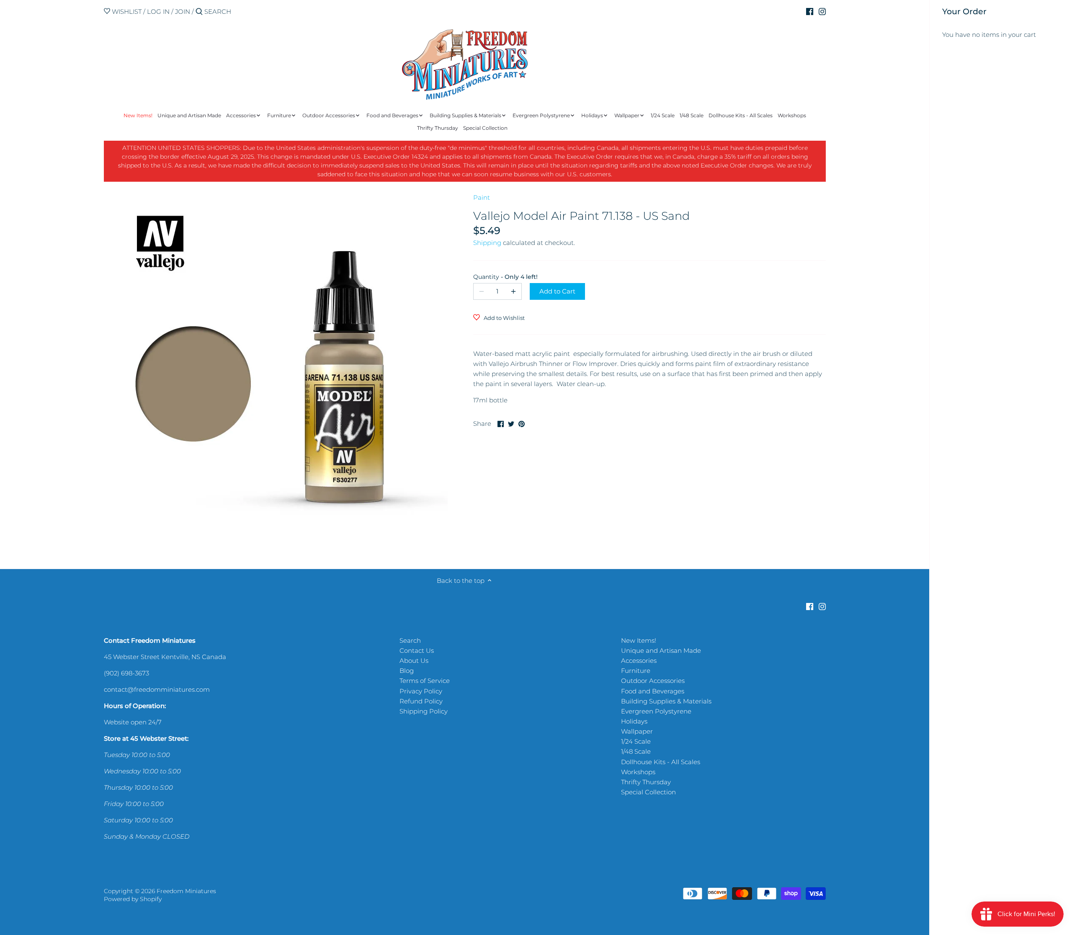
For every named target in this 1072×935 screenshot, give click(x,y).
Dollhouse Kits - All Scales (660, 762)
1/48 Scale (636, 751)
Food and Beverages (652, 691)
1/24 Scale (636, 741)
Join (182, 11)
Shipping (487, 243)
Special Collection (648, 792)
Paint (481, 197)
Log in (158, 11)
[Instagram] (822, 11)
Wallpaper (637, 731)
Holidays (634, 721)
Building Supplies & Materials (666, 701)
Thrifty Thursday (646, 782)
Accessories (639, 661)
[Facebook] (809, 11)
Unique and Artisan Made (661, 650)
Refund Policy (421, 701)
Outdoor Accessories (653, 681)
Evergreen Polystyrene (656, 711)
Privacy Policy (420, 691)
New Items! (638, 640)
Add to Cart (557, 291)
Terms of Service (424, 681)
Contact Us (416, 650)
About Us (413, 661)
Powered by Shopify (133, 899)
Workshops (638, 772)
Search (410, 640)
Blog (406, 671)
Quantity (497, 276)
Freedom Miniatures (186, 891)
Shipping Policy (423, 711)
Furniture (635, 671)
